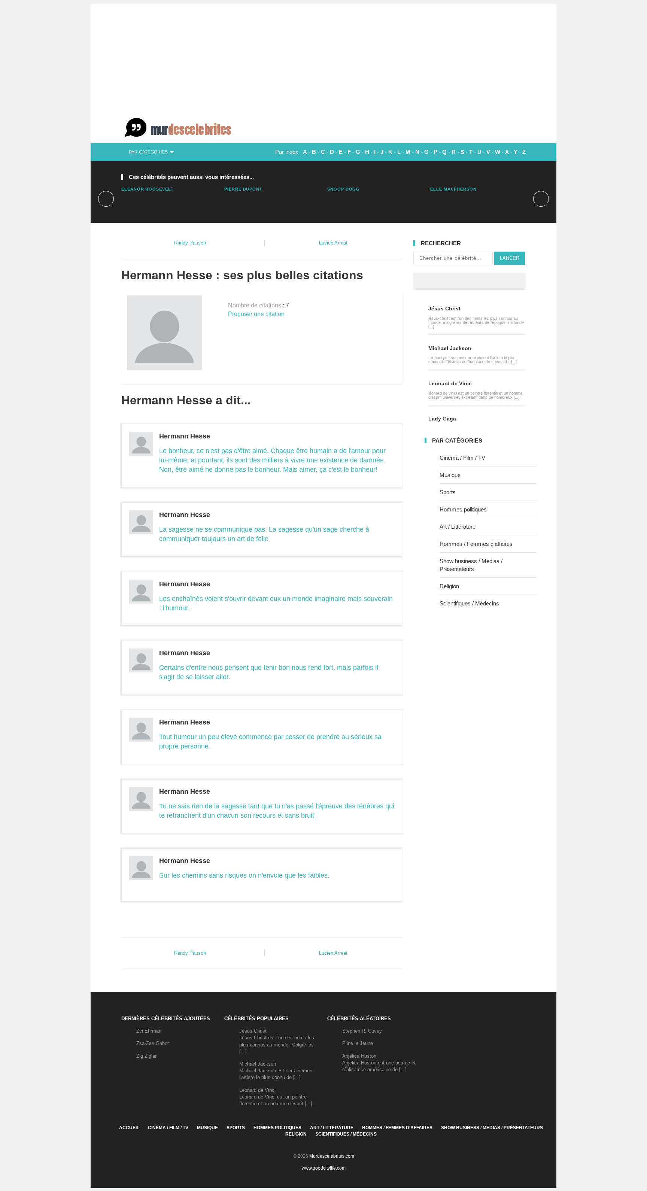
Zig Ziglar (146, 1056)
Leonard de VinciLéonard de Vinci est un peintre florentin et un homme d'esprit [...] (275, 1096)
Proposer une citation (256, 314)
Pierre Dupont (243, 189)
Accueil (129, 1127)
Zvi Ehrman (148, 1031)
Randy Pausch (190, 243)
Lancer (509, 258)
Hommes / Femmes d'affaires (476, 544)
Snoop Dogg (343, 189)
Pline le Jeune (357, 1043)
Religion (449, 586)
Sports (448, 492)
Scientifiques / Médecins (469, 603)
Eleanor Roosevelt (147, 189)
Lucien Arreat (333, 243)
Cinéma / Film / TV (462, 458)
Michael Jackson (449, 348)
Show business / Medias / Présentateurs (492, 1127)
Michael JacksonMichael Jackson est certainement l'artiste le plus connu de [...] (276, 1070)
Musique (450, 475)
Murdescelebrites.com (331, 1156)
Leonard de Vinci (450, 383)
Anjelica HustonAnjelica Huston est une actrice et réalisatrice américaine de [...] (379, 1062)
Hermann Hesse (184, 436)
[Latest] (469, 281)
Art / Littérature (458, 526)
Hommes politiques (463, 509)
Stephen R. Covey (362, 1031)
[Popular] (448, 281)
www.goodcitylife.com (324, 1168)
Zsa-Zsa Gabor (152, 1043)
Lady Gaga (442, 419)
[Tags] (491, 281)
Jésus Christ (444, 309)
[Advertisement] (323, 56)
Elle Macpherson (453, 189)
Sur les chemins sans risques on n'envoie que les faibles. (244, 875)
